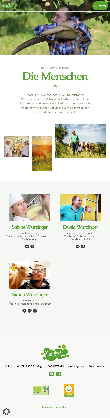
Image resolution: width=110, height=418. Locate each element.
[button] (6, 411)
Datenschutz (61, 407)
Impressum (47, 407)
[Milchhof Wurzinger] (6, 5)
